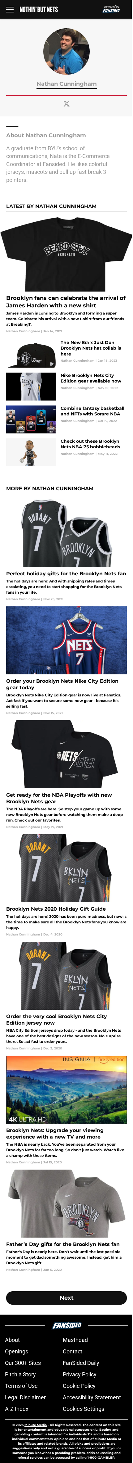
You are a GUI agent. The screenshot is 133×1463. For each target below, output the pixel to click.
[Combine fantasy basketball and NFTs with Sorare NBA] (66, 419)
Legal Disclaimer (25, 1397)
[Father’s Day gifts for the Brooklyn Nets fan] (66, 1221)
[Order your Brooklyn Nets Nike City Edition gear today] (66, 660)
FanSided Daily (81, 1363)
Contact (72, 1351)
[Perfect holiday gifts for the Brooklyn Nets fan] (66, 550)
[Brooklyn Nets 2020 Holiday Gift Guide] (66, 885)
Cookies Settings (83, 1409)
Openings (16, 1351)
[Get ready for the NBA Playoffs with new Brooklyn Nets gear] (66, 774)
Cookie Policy (79, 1386)
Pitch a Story (20, 1374)
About (12, 1340)
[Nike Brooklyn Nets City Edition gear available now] (66, 387)
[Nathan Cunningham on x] (66, 103)
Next (67, 1297)
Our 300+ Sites (23, 1363)
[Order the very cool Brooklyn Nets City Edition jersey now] (66, 996)
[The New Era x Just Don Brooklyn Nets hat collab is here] (66, 354)
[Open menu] (10, 9)
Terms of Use (21, 1386)
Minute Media (35, 1425)
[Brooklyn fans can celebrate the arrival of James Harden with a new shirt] (66, 275)
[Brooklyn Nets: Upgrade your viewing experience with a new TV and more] (66, 1110)
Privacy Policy (80, 1374)
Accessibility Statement (92, 1397)
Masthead (75, 1340)
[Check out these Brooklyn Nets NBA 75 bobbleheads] (66, 452)
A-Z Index (16, 1409)
